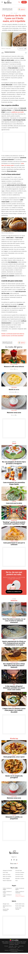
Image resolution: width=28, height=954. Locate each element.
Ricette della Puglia (19, 906)
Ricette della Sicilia (19, 904)
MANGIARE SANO (14, 520)
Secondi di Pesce (19, 874)
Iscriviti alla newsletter (14, 591)
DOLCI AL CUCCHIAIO (14, 364)
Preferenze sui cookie (12, 947)
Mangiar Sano (6, 904)
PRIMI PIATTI (14, 755)
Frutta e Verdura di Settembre (19, 892)
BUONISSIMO (11, 944)
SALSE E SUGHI (14, 410)
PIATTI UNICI (14, 774)
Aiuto (18, 947)
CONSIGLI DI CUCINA (14, 541)
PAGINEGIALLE (11, 941)
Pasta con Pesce (6, 874)
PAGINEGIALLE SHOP (19, 941)
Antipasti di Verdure (7, 870)
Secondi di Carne (19, 876)
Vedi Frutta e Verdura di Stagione (19, 895)
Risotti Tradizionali (7, 880)
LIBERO (3, 941)
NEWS (14, 639)
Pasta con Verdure (7, 876)
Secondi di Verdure (19, 872)
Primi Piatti (5, 872)
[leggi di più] (26, 52)
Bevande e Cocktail (19, 878)
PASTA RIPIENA (14, 387)
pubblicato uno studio (18, 112)
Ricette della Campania (6, 910)
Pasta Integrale (6, 878)
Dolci (16, 880)
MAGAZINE (15, 13)
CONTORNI (14, 815)
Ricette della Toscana (18, 908)
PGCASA (24, 941)
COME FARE (14, 480)
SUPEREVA (17, 944)
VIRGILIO (6, 941)
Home (12, 13)
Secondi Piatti (18, 870)
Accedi (24, 2)
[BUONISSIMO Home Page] (8, 2)
